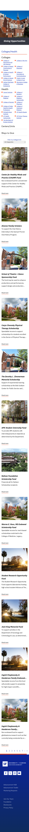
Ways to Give (7, 133)
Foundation (7, 802)
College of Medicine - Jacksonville (20, 98)
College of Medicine (6, 97)
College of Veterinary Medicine (19, 108)
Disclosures (8, 805)
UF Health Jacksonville (6, 117)
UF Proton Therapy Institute (22, 117)
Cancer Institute (7, 92)
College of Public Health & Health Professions (8, 108)
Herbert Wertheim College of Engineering (8, 84)
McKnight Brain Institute (7, 113)
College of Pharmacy (19, 103)
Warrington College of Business (22, 83)
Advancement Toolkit (11, 788)
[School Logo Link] (13, 764)
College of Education (19, 67)
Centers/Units (8, 126)
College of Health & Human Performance (8, 74)
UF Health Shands (22, 112)
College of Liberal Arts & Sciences (8, 79)
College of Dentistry (19, 93)
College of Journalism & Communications (21, 74)
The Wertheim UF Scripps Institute (8, 121)
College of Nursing (8, 102)
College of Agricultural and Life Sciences (7, 62)
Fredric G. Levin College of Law (21, 79)
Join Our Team (9, 799)
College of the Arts (22, 60)
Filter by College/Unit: (14, 140)
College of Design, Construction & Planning (8, 68)
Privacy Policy (8, 808)
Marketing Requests (10, 790)
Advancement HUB (10, 785)
